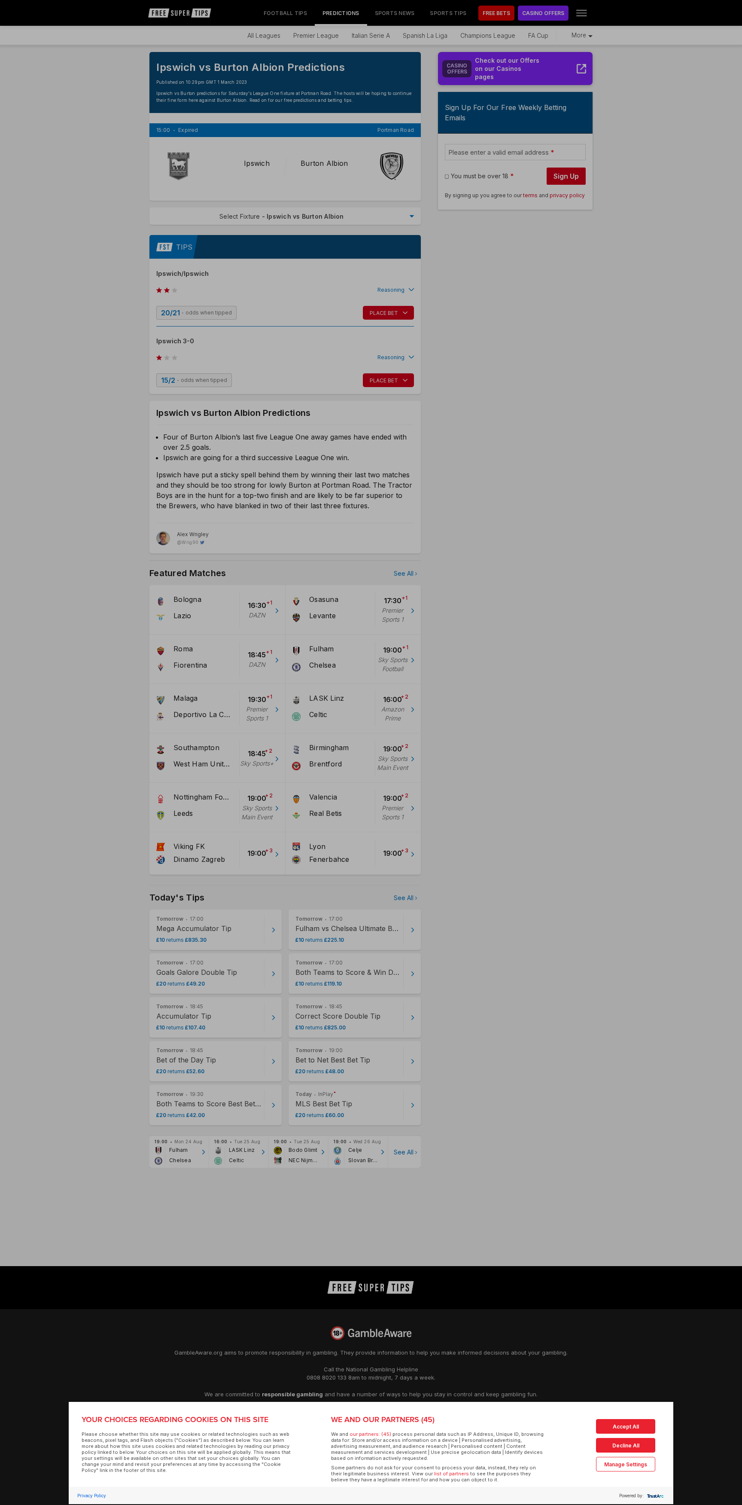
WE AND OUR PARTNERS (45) (383, 1419)
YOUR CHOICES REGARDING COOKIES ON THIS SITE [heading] (175, 1419)
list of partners (451, 1474)
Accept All (626, 1426)
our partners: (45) (370, 1434)
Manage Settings (625, 1464)
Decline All (625, 1445)
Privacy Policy (91, 1495)
